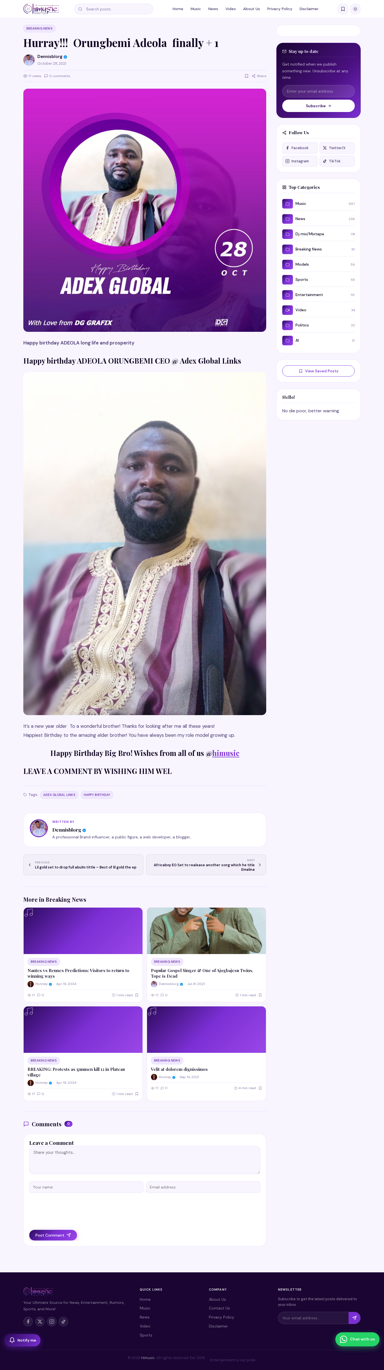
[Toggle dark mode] (355, 9)
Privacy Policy (279, 8)
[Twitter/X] (40, 1321)
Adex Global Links (59, 795)
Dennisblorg (66, 829)
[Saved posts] (343, 9)
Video (230, 8)
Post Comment (49, 1235)
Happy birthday (97, 795)
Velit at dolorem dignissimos (179, 1069)
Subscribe (316, 105)
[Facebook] (28, 1321)
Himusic (148, 1357)
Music (196, 8)
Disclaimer (309, 8)
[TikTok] (63, 1321)
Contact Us (219, 1308)
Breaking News (39, 28)
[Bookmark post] (246, 76)
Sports (146, 1335)
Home (178, 8)
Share (261, 76)
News (213, 8)
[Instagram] (52, 1321)
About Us (251, 8)
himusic (226, 753)
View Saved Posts (321, 370)
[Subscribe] (354, 1318)
